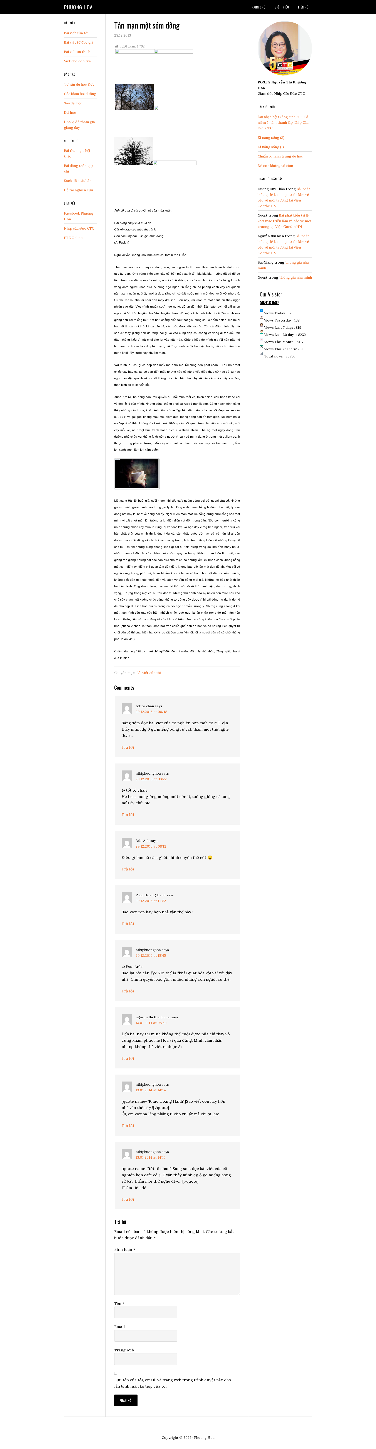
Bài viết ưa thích (77, 51)
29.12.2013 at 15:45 (151, 955)
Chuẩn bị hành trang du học (280, 156)
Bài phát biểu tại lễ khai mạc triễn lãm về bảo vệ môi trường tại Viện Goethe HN (284, 221)
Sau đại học (73, 103)
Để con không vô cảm (275, 165)
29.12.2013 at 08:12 (151, 846)
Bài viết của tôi (148, 672)
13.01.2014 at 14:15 (150, 1157)
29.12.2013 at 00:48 (151, 711)
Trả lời (128, 747)
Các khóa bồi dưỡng (80, 93)
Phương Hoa (78, 7)
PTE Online (73, 237)
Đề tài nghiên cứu (78, 190)
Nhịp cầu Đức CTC (79, 228)
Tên (119, 1303)
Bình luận (124, 1249)
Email (121, 1326)
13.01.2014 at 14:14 (151, 1090)
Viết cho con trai (78, 61)
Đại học (70, 112)
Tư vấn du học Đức (79, 84)
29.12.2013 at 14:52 (151, 901)
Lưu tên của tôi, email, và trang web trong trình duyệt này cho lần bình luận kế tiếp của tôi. (172, 1383)
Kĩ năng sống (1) (271, 147)
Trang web (124, 1350)
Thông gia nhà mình (295, 277)
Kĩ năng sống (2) (271, 137)
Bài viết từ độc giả (78, 42)
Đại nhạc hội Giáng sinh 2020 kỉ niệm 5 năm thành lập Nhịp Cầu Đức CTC (283, 122)
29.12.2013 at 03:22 (151, 779)
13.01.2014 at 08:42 (151, 1023)
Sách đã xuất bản (77, 180)
